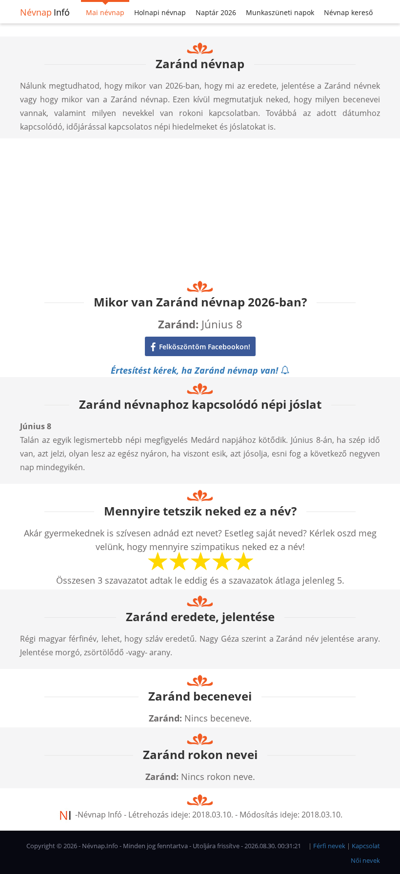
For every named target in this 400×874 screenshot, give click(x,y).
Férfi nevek (329, 845)
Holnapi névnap (160, 12)
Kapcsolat (366, 845)
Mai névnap (105, 12)
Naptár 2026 (216, 12)
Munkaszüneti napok (280, 12)
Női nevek (365, 860)
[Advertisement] (200, 206)
